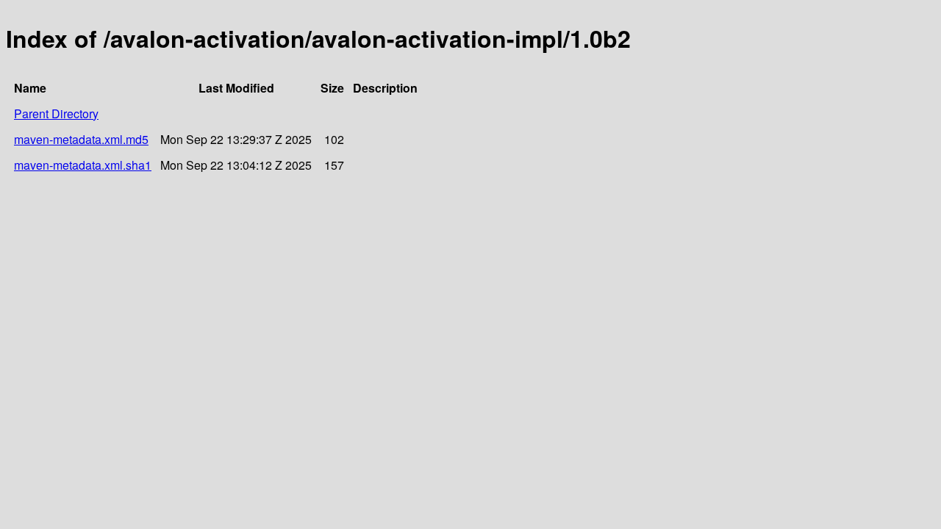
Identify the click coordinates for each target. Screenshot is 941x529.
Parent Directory (56, 113)
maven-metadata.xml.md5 (81, 139)
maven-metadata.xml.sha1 (82, 164)
